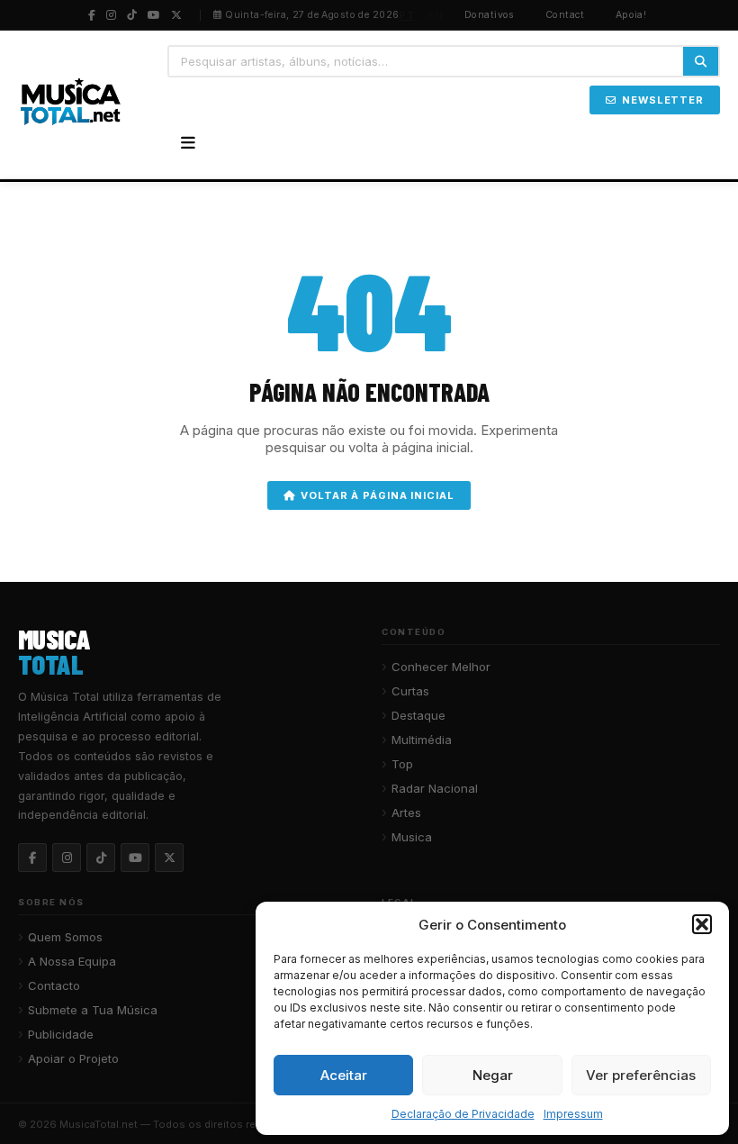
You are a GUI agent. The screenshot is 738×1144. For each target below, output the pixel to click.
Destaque (419, 715)
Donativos (489, 15)
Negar (492, 1075)
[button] (702, 924)
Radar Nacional (435, 788)
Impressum (573, 1114)
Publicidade (61, 1034)
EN (435, 15)
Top (402, 764)
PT (407, 15)
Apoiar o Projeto (73, 1058)
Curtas (410, 691)
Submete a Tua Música (93, 1010)
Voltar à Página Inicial (377, 495)
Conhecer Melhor (441, 666)
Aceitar (343, 1075)
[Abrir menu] (188, 143)
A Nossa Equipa (72, 961)
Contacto (54, 985)
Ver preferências (641, 1075)
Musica (412, 837)
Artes (406, 812)
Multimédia (422, 739)
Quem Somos (65, 937)
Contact (565, 15)
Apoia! (631, 15)
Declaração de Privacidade (463, 1114)
